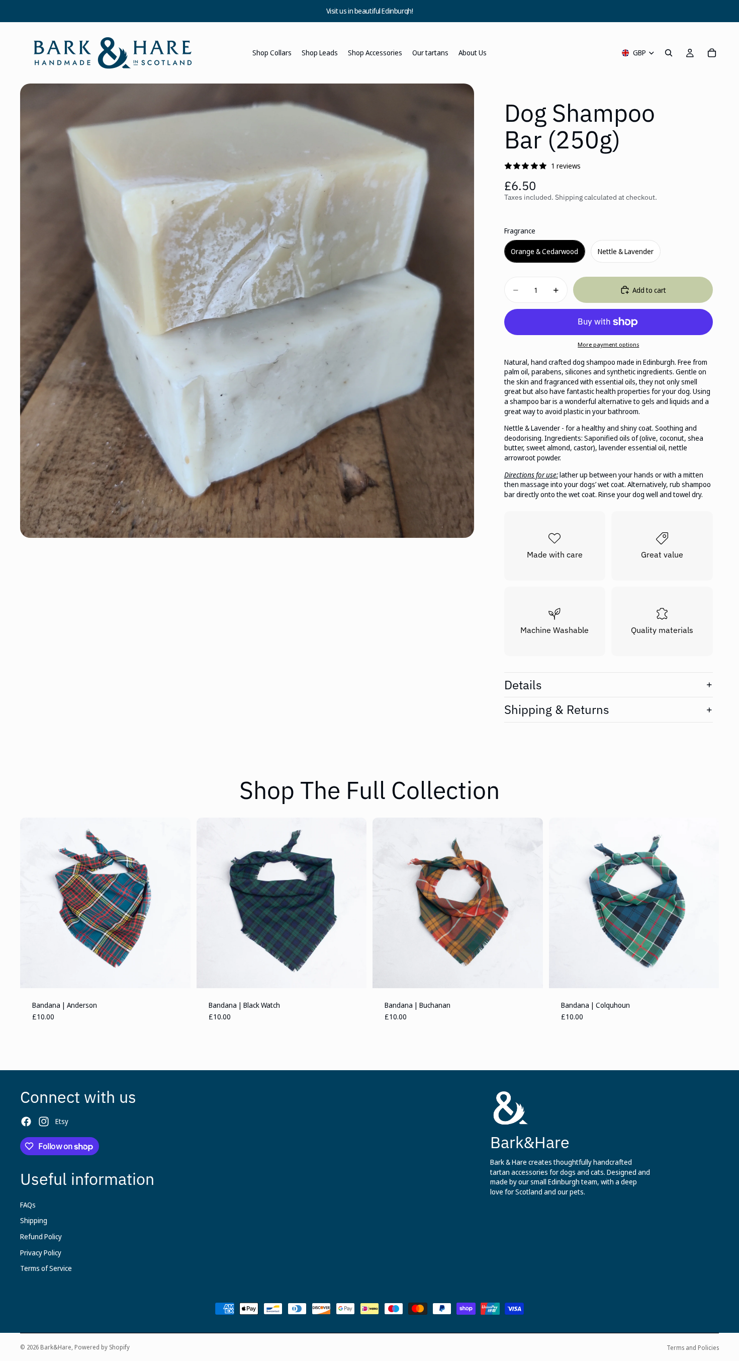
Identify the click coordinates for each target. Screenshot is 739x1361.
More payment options (608, 344)
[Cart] (712, 53)
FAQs (28, 1205)
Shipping (33, 1221)
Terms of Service (46, 1268)
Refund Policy (41, 1236)
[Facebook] (26, 1121)
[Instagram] (44, 1121)
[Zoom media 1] (247, 311)
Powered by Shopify (102, 1347)
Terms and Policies (693, 1347)
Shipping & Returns (556, 709)
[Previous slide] (35, 903)
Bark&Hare (55, 1347)
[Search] (669, 53)
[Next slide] (175, 903)
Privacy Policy (40, 1252)
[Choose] (175, 973)
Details (523, 685)
